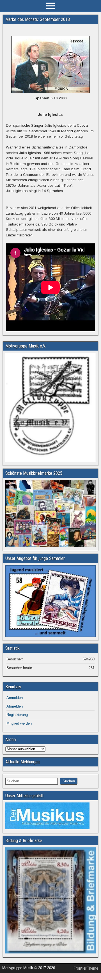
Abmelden (14, 706)
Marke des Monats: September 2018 (37, 19)
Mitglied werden (19, 723)
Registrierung (17, 715)
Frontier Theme (86, 968)
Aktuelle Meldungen (22, 761)
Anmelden (14, 698)
